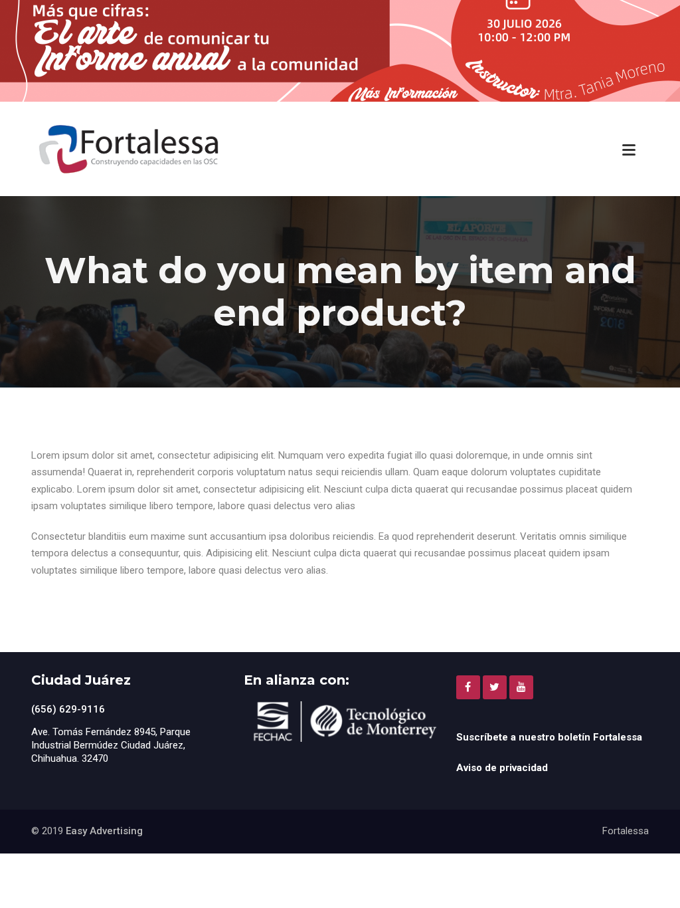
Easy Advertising (104, 831)
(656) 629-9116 (68, 709)
